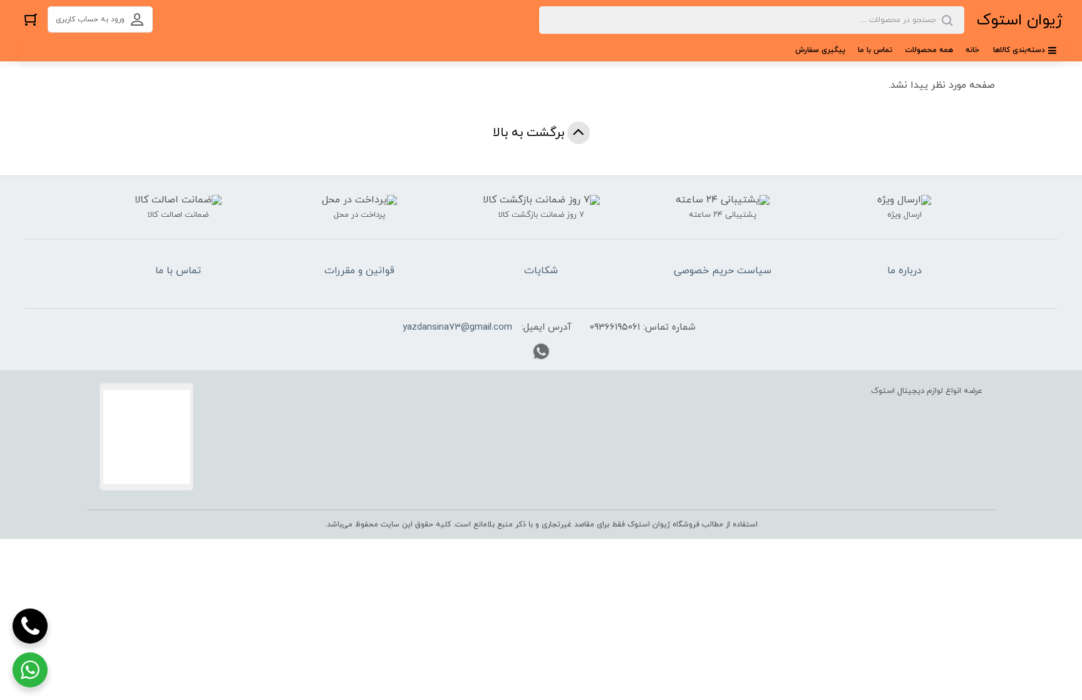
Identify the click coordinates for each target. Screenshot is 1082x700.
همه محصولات (929, 50)
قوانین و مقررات (359, 271)
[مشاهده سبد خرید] (30, 19)
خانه (972, 50)
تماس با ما (875, 50)
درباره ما (904, 271)
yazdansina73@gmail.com (457, 327)
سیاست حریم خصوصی (722, 271)
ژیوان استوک (1020, 20)
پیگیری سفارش (820, 50)
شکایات (541, 271)
